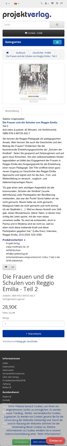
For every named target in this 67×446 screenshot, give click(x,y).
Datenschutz (9, 366)
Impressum (8, 370)
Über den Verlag (11, 377)
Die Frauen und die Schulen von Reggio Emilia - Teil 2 (31, 56)
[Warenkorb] (57, 3)
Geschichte (32, 341)
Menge (6, 317)
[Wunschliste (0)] (52, 3)
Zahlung (6, 383)
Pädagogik (20, 341)
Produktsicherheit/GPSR (14, 380)
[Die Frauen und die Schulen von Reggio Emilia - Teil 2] (33, 83)
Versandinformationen (14, 373)
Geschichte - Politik (42, 52)
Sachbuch (20, 52)
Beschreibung (12, 110)
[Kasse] (61, 3)
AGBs (5, 363)
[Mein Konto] (47, 3)
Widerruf (7, 387)
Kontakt (6, 400)
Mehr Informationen (43, 441)
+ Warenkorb (33, 333)
